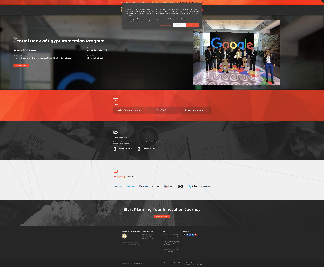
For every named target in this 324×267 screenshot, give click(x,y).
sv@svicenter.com (198, 2)
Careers (170, 263)
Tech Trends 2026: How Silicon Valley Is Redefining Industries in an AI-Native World (172, 242)
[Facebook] (187, 234)
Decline (193, 25)
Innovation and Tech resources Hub (193, 264)
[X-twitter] (184, 234)
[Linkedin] (193, 234)
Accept (179, 25)
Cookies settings (165, 25)
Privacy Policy (177, 263)
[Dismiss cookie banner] (198, 6)
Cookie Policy (186, 263)
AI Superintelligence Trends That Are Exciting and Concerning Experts (172, 236)
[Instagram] (190, 234)
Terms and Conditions (196, 263)
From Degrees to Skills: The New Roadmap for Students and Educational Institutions (172, 249)
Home (165, 263)
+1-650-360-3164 (186, 2)
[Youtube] (195, 234)
